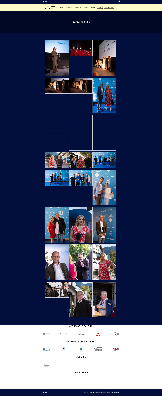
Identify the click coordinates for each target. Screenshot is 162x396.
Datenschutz (90, 388)
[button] (44, 334)
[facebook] (43, 1)
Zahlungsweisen (115, 388)
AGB (85, 388)
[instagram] (46, 1)
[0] (118, 2)
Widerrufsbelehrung (105, 388)
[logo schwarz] (49, 6)
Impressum (97, 388)
